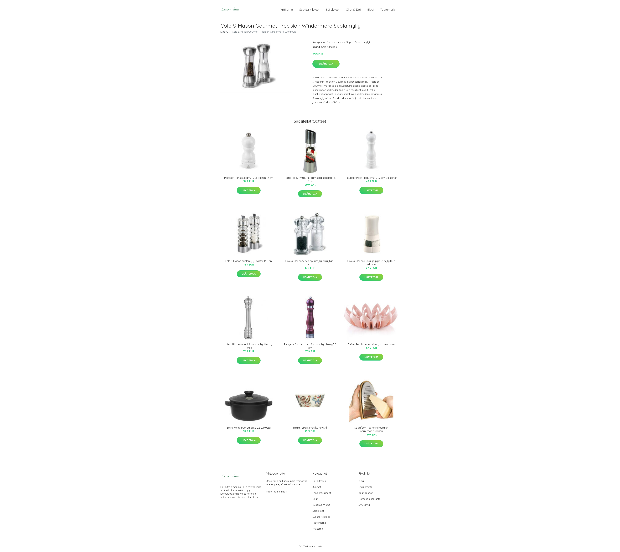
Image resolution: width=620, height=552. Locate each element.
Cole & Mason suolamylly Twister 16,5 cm (249, 261)
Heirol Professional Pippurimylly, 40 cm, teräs (249, 346)
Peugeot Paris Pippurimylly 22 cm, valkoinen (371, 177)
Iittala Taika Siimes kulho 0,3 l (310, 427)
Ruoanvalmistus (336, 42)
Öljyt (315, 498)
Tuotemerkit (388, 9)
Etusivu (224, 31)
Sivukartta (364, 504)
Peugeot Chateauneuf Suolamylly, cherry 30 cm (310, 346)
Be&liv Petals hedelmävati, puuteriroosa (371, 344)
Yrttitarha (286, 9)
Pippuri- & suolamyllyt (358, 42)
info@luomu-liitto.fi (276, 491)
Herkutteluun (319, 480)
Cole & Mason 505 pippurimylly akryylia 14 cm (310, 262)
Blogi (370, 9)
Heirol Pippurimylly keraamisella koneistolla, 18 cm (310, 179)
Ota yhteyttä (365, 486)
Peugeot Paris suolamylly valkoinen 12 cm (248, 177)
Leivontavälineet (321, 492)
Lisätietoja (326, 63)
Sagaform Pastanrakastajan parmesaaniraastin (371, 429)
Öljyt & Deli (353, 9)
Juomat (316, 486)
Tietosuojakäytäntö (369, 498)
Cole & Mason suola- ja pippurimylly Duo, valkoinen (371, 262)
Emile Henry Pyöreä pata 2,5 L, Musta (249, 427)
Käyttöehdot (365, 492)
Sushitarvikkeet (309, 9)
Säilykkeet (333, 9)
